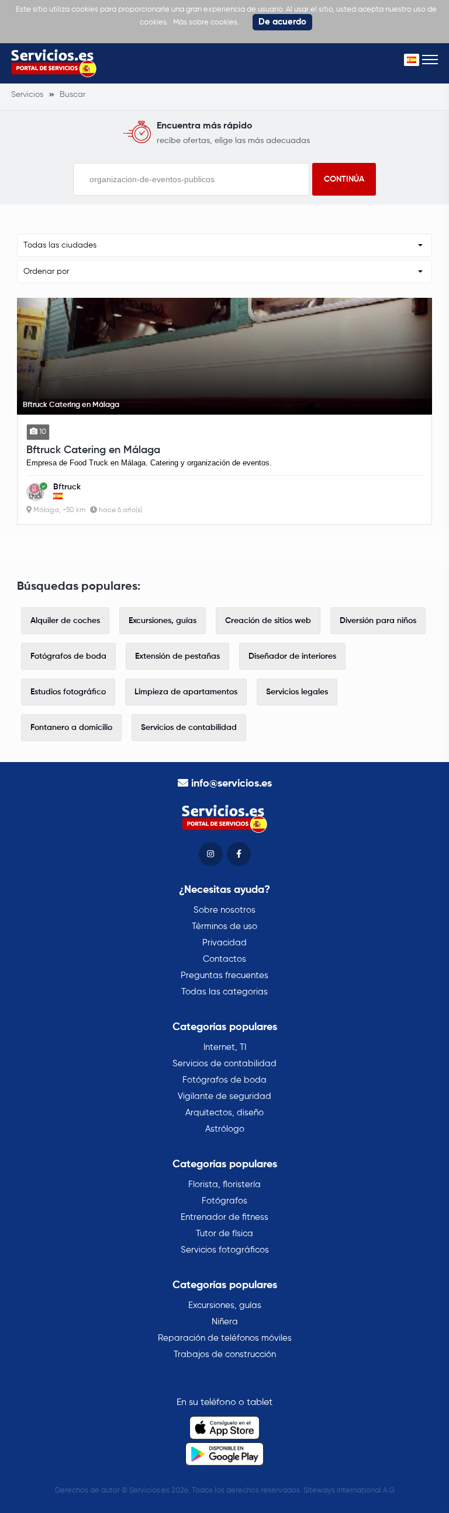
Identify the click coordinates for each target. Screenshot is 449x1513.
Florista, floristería (224, 1184)
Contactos (224, 959)
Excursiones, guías (162, 621)
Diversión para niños (378, 621)
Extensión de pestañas (177, 656)
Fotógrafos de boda (68, 656)
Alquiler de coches (65, 621)
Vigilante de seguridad (224, 1096)
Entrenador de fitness (224, 1217)
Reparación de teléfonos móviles (225, 1338)
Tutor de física (224, 1233)
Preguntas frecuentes (224, 975)
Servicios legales (297, 692)
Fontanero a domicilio (71, 728)
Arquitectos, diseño (224, 1112)
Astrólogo (224, 1129)
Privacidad (224, 942)
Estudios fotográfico (68, 692)
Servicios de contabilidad (189, 728)
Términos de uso (224, 926)
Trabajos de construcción (225, 1354)
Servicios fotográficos (225, 1250)
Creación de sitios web (268, 621)
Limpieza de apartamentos (185, 692)
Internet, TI (224, 1047)
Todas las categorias (224, 991)
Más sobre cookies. (206, 22)
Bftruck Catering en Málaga (93, 450)
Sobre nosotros (224, 910)
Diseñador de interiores (292, 656)
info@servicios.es (231, 783)
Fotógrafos (224, 1201)
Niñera (225, 1321)
